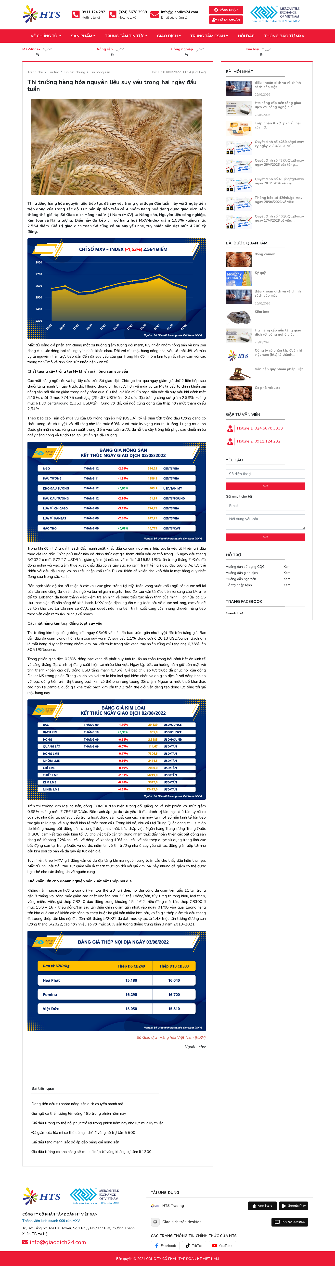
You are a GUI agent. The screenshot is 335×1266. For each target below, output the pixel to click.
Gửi (265, 486)
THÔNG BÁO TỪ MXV (284, 36)
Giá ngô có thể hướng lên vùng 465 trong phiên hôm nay (78, 1113)
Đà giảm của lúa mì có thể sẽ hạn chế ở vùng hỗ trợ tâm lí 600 (83, 1132)
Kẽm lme (262, 311)
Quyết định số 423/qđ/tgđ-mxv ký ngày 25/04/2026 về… (279, 143)
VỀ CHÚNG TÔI (44, 36)
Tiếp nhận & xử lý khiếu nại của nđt (278, 125)
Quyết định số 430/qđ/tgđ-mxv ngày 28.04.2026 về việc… (279, 181)
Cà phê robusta (267, 387)
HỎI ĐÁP (246, 36)
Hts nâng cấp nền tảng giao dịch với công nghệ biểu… (278, 105)
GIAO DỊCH (167, 36)
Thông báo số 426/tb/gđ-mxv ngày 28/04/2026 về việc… (278, 199)
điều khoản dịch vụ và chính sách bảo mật (278, 84)
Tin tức (53, 72)
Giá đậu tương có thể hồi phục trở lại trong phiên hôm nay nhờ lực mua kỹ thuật (97, 1123)
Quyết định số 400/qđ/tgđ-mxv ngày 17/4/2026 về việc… (279, 218)
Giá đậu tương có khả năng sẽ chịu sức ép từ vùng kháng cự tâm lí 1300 (91, 1151)
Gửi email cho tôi (239, 496)
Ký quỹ (260, 272)
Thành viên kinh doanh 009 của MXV (51, 1220)
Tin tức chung (74, 72)
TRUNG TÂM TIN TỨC (124, 36)
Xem (286, 566)
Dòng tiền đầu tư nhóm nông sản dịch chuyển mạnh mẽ (77, 1104)
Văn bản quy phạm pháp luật (279, 369)
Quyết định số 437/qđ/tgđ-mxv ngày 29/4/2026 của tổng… (279, 162)
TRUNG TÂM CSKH (207, 36)
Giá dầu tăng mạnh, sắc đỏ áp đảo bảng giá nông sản (75, 1142)
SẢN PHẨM (81, 36)
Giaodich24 (234, 613)
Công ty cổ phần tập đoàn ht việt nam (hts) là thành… (278, 352)
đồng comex (265, 254)
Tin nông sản (100, 72)
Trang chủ (35, 72)
